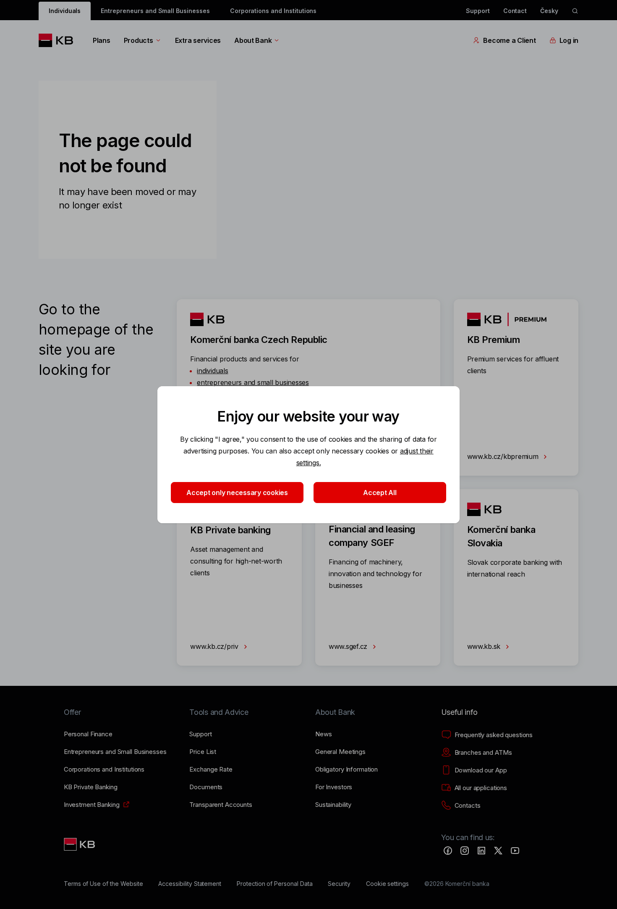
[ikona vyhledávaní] (575, 11)
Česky (549, 10)
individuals (212, 370)
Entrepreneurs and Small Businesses (155, 10)
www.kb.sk (484, 646)
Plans (101, 40)
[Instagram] (464, 850)
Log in (568, 40)
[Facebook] (448, 850)
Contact (515, 10)
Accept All (379, 492)
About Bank (253, 40)
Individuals (65, 10)
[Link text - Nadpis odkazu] (80, 844)
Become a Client (509, 40)
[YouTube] (515, 850)
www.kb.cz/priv (215, 646)
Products (138, 40)
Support (478, 10)
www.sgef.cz (349, 646)
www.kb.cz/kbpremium (504, 456)
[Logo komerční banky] (59, 40)
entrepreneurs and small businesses (252, 382)
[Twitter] (498, 850)
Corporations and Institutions (273, 10)
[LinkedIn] (481, 850)
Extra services (198, 40)
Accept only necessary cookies (237, 492)
